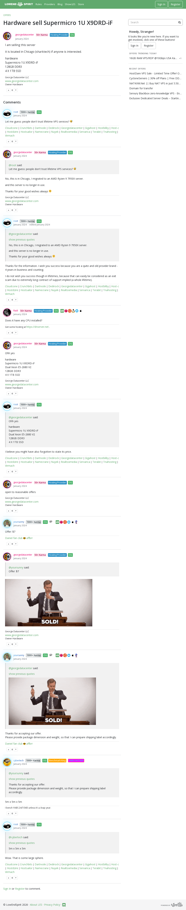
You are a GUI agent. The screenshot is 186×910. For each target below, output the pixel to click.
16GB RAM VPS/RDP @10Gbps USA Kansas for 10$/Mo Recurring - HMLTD (153, 58)
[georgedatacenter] (7, 36)
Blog (60, 4)
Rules (39, 4)
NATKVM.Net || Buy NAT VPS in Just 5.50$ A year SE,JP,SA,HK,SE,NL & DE (155, 83)
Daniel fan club (14, 538)
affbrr (29, 538)
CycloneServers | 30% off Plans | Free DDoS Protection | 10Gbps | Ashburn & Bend (155, 78)
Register (175, 4)
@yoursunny (16, 567)
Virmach (10, 135)
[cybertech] (7, 762)
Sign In (161, 4)
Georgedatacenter (72, 128)
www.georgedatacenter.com (22, 81)
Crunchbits (26, 128)
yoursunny (18, 521)
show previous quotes (22, 239)
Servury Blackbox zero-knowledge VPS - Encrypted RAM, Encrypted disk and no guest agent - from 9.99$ (155, 93)
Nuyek (54, 131)
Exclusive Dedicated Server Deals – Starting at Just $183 (155, 98)
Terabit (96, 131)
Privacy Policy (52, 904)
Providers (49, 4)
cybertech (18, 760)
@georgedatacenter (20, 234)
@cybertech (16, 837)
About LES (36, 904)
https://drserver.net (37, 326)
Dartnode (40, 128)
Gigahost (90, 128)
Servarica (84, 131)
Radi (15, 310)
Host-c (115, 128)
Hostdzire (12, 131)
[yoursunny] (7, 523)
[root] (7, 114)
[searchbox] (155, 22)
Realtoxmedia (69, 131)
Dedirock (53, 128)
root (15, 111)
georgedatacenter (24, 34)
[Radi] (7, 312)
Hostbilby (103, 128)
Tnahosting (109, 131)
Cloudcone (11, 128)
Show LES (70, 4)
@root (12, 165)
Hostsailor (27, 131)
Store (81, 4)
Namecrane (42, 131)
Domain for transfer (141, 88)
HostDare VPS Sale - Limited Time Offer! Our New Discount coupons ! (155, 73)
